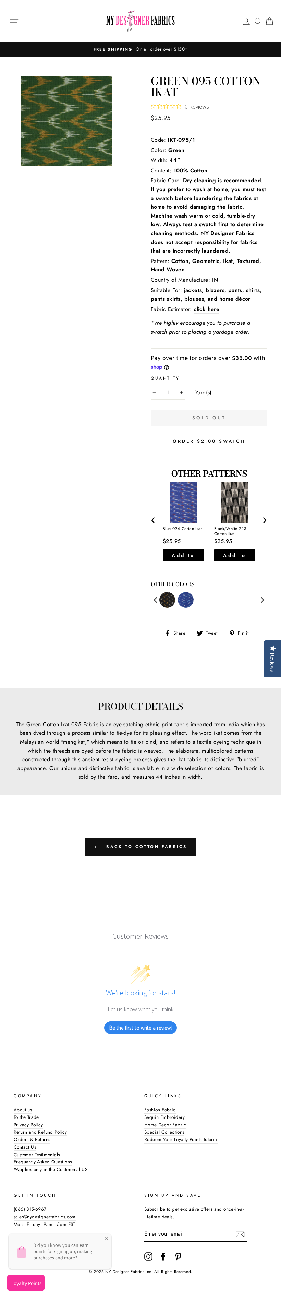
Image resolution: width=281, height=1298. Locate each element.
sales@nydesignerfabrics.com (45, 1216)
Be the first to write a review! (140, 1027)
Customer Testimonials (37, 1154)
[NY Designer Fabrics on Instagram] (148, 1256)
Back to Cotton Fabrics (145, 847)
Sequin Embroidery (164, 1117)
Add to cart (183, 556)
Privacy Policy (28, 1124)
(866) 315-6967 (30, 1209)
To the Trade (26, 1117)
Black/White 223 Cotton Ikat (230, 531)
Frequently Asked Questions (43, 1161)
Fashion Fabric (160, 1109)
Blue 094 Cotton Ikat (182, 529)
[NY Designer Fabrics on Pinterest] (178, 1256)
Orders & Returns (32, 1139)
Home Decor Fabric (165, 1124)
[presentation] (153, 519)
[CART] (269, 21)
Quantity (165, 378)
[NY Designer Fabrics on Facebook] (163, 1256)
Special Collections (164, 1131)
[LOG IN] (246, 21)
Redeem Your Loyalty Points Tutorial (181, 1139)
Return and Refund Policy (40, 1131)
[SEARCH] (258, 21)
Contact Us (25, 1147)
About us (23, 1109)
